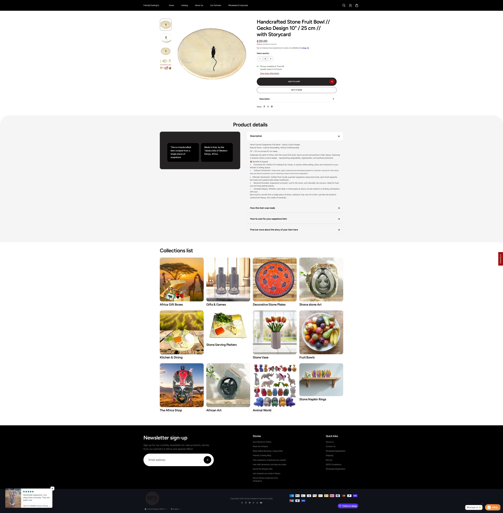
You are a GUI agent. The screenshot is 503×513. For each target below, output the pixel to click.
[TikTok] (257, 502)
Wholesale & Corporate (238, 5)
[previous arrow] (179, 57)
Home (171, 5)
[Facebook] (264, 106)
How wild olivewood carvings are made (269, 464)
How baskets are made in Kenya (266, 473)
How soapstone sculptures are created (269, 460)
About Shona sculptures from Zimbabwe (265, 479)
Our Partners (215, 5)
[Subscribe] (207, 460)
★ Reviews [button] (501, 258)
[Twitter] (268, 106)
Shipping (259, 44)
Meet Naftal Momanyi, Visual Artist (268, 451)
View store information (269, 73)
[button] (357, 5)
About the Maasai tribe (262, 469)
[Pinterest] (271, 106)
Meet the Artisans (260, 446)
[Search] (344, 5)
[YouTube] (261, 502)
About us (329, 442)
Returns (329, 460)
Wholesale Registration (335, 451)
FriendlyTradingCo (250, 499)
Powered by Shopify (265, 499)
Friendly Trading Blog (262, 455)
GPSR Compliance (333, 464)
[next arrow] (245, 57)
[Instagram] (253, 502)
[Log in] (350, 5)
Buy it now (296, 90)
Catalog (184, 5)
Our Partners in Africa (262, 442)
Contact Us (330, 446)
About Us (199, 5)
